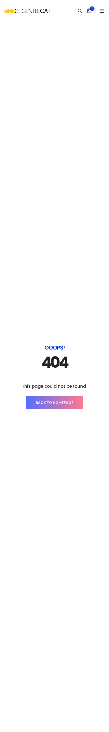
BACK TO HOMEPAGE (55, 402)
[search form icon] (79, 11)
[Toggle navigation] (102, 11)
